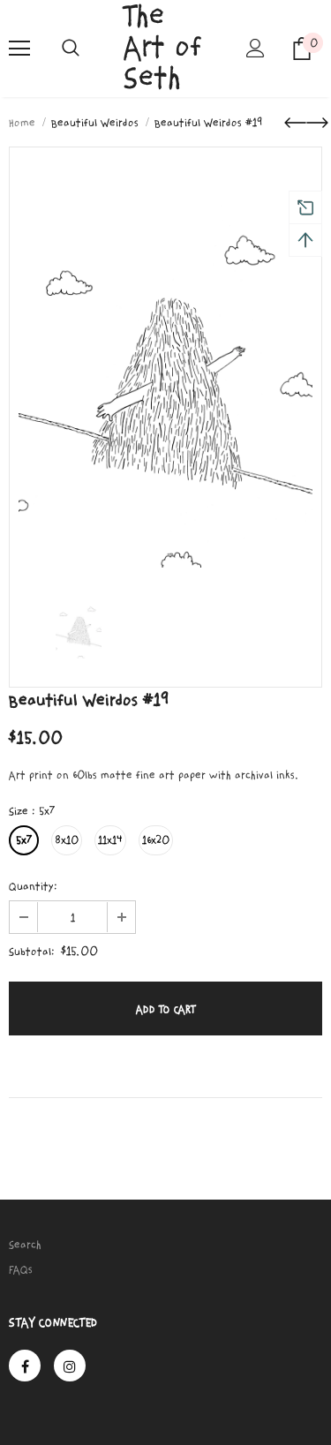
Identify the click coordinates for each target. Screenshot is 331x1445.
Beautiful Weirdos (95, 123)
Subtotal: (32, 951)
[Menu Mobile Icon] (19, 48)
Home (22, 123)
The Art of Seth (163, 47)
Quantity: (33, 886)
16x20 (155, 840)
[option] (165, 362)
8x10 (67, 840)
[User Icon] (255, 48)
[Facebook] (25, 1365)
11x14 (110, 840)
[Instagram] (70, 1365)
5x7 (24, 840)
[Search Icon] (70, 48)
